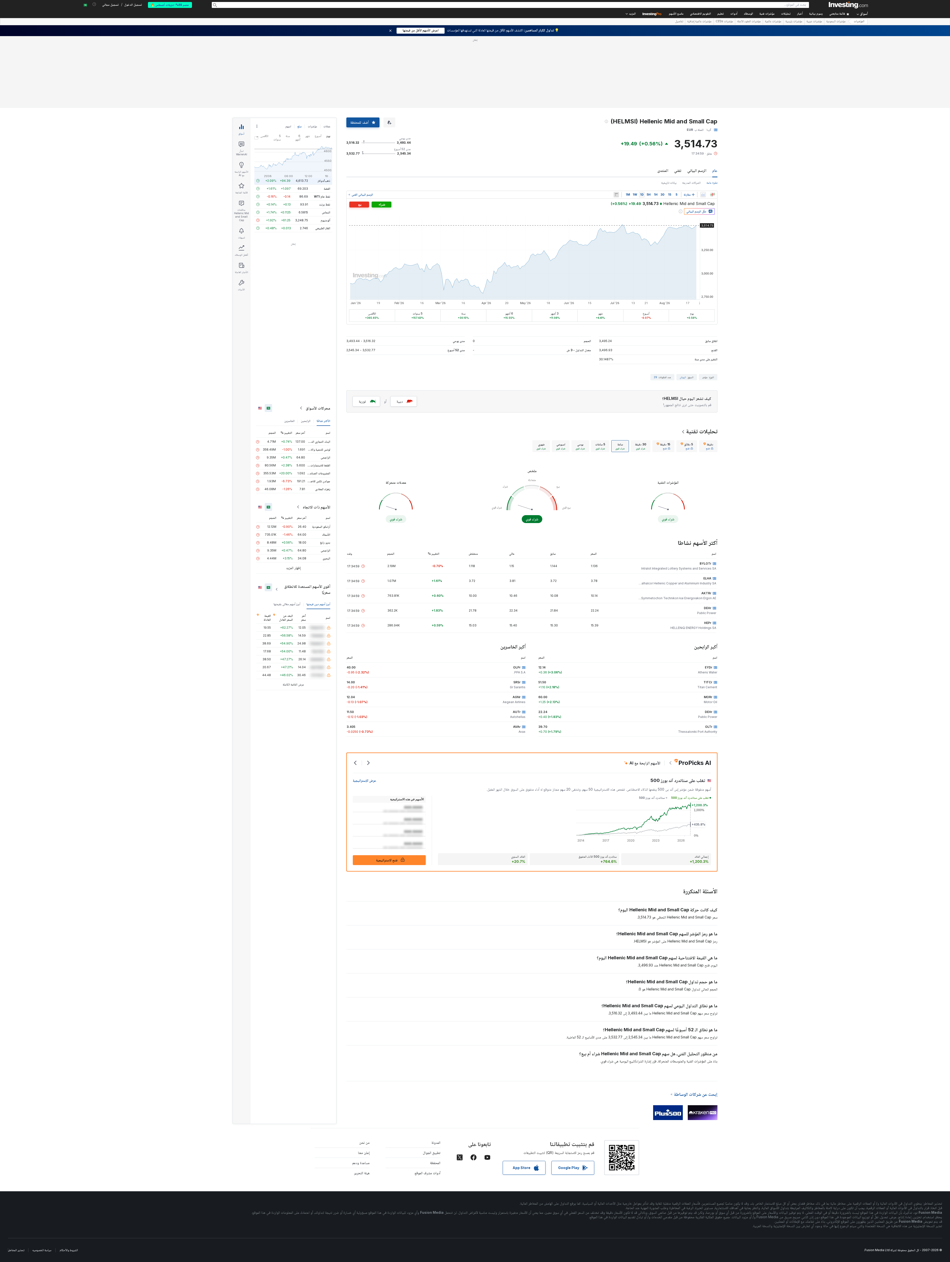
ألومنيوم (325, 220)
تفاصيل (679, 22)
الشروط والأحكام (69, 1250)
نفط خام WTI (322, 196)
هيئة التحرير (362, 1173)
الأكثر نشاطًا (323, 421)
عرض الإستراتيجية (364, 780)
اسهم (288, 126)
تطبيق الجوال (431, 1152)
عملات (326, 126)
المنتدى (662, 170)
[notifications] (94, 4)
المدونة (435, 1142)
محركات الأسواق (318, 408)
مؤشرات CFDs (724, 22)
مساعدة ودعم (361, 1163)
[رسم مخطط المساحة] (703, 194)
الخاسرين (289, 421)
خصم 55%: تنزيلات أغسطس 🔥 (170, 5)
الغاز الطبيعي (322, 228)
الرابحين (305, 421)
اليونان (683, 377)
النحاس (326, 212)
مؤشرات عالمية (773, 22)
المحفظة (435, 1163)
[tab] (708, 446)
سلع (299, 126)
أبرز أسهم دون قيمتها (318, 604)
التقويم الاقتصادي (700, 14)
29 (655, 377)
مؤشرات (312, 126)
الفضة (327, 188)
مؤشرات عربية (814, 22)
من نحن (364, 1142)
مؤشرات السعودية (836, 22)
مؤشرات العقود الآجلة (749, 22)
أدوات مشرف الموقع (427, 1173)
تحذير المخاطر (16, 1250)
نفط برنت (324, 204)
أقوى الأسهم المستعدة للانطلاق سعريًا (307, 589)
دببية (400, 401)
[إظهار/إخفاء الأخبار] (616, 194)
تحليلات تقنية (701, 431)
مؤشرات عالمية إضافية (699, 22)
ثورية (362, 401)
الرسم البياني (696, 170)
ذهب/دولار (324, 181)
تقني (677, 170)
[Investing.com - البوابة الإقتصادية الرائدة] (848, 4)
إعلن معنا (364, 1152)
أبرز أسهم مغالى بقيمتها (287, 604)
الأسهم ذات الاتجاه (316, 507)
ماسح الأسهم (676, 14)
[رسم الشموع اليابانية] (712, 194)
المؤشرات (859, 21)
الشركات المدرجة (691, 182)
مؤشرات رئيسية (793, 22)
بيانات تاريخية (668, 182)
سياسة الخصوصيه (41, 1250)
